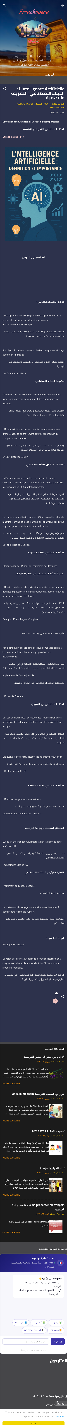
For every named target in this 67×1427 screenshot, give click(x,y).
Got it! (33, 1423)
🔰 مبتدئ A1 (56, 1322)
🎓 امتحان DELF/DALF (34, 1330)
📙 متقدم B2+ (56, 1330)
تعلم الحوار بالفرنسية (52, 1168)
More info (59, 1417)
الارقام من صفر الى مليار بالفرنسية (44, 1056)
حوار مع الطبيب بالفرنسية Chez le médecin (38, 1093)
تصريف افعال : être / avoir (48, 1130)
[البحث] (4, 6)
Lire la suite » (11, 1083)
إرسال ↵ (58, 1341)
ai (55, 1001)
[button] (4, 89)
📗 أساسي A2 (39, 1322)
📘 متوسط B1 (21, 1322)
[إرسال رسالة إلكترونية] (56, 994)
